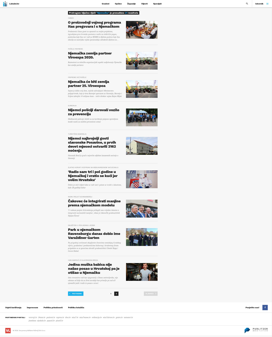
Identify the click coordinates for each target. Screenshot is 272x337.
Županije (131, 4)
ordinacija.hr (97, 317)
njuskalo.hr (41, 321)
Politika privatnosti (53, 307)
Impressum (32, 307)
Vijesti (144, 4)
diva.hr (68, 317)
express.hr (60, 317)
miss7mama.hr (85, 317)
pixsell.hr (59, 321)
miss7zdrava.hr (109, 317)
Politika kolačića (76, 307)
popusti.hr (51, 321)
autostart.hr (128, 317)
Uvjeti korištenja (13, 307)
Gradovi (105, 4)
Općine (118, 4)
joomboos (32, 321)
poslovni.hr (51, 317)
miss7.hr (75, 317)
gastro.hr (119, 317)
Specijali (157, 4)
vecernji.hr (33, 317)
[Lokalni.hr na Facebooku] (265, 307)
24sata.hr (41, 317)
